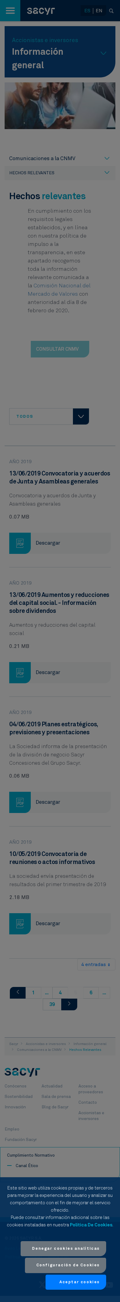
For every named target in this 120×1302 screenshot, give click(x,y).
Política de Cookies (91, 1225)
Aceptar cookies (79, 1282)
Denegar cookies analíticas (66, 1249)
